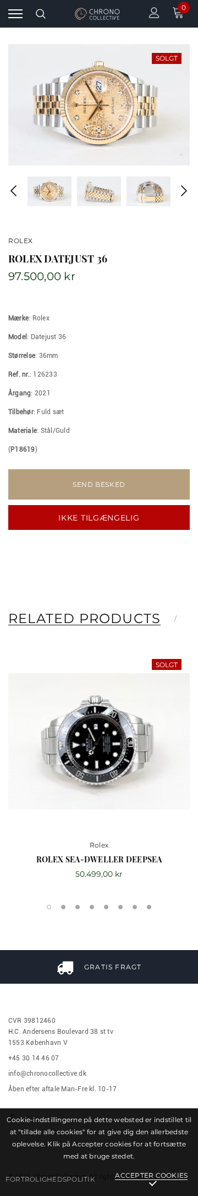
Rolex (20, 241)
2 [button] (63, 907)
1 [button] (49, 907)
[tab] (91, 618)
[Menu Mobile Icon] (15, 14)
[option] (99, 104)
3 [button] (77, 907)
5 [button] (106, 907)
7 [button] (135, 907)
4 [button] (92, 907)
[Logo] (98, 14)
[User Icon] (154, 14)
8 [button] (149, 907)
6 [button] (120, 907)
